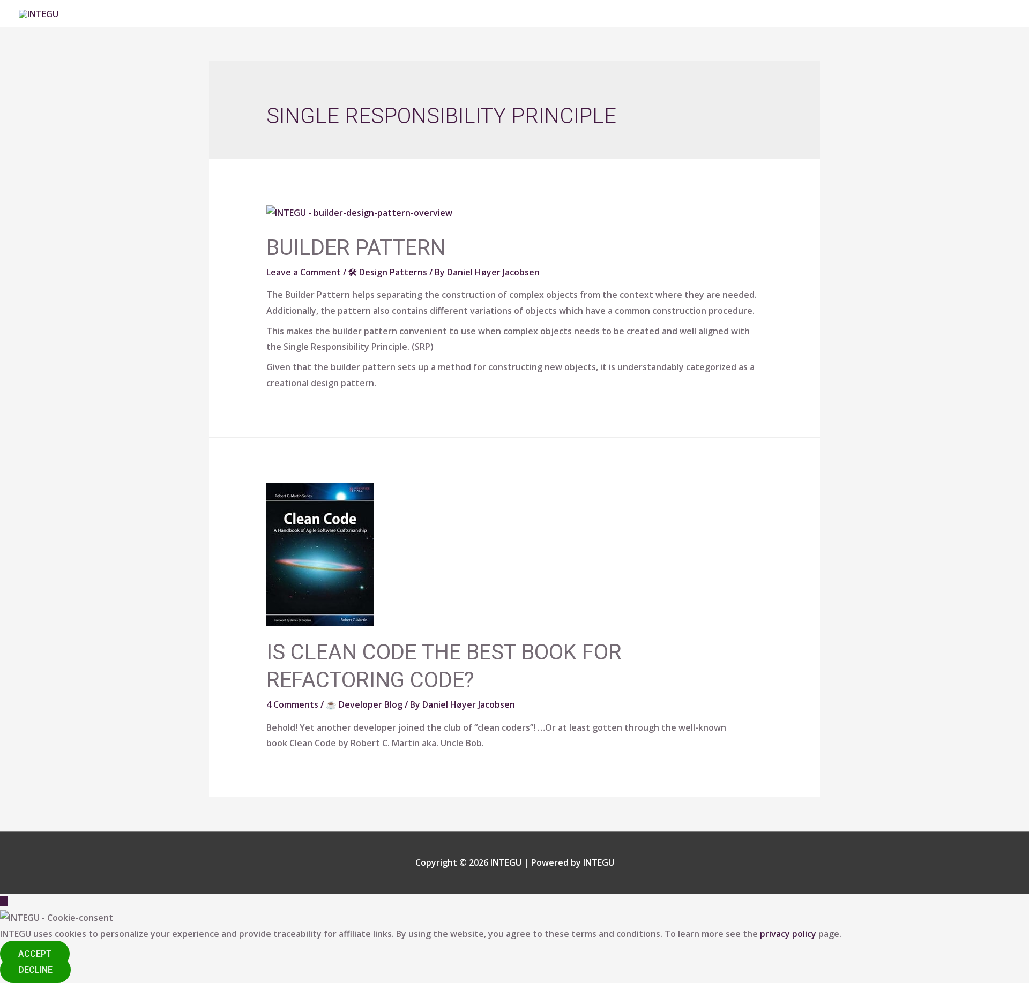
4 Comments (292, 704)
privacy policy (788, 934)
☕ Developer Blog (364, 704)
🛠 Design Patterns (387, 272)
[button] (35, 954)
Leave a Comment (303, 272)
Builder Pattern (355, 247)
